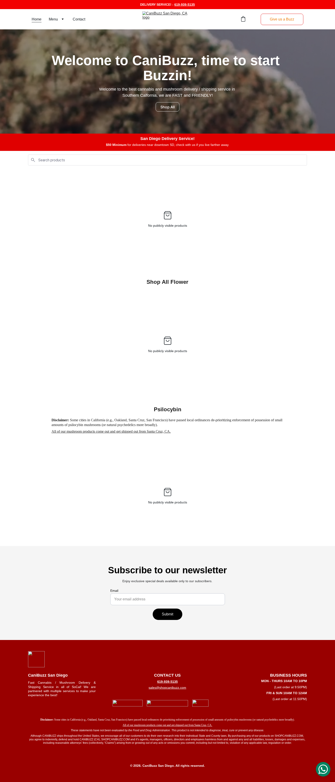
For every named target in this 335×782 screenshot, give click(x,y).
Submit (167, 614)
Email (114, 590)
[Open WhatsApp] (323, 769)
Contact (79, 19)
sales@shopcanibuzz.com (167, 687)
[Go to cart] (243, 19)
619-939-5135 (184, 4)
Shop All (167, 107)
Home (36, 19)
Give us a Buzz (282, 19)
